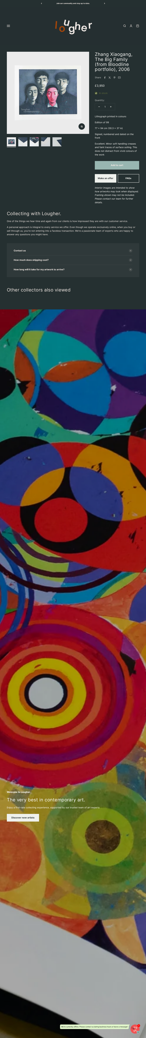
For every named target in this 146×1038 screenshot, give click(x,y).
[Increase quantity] (111, 106)
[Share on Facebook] (104, 77)
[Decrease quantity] (99, 106)
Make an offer (105, 178)
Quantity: (100, 100)
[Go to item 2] (22, 142)
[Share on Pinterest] (114, 77)
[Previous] (41, 3)
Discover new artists (23, 817)
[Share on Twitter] (109, 77)
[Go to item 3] (34, 142)
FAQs (128, 178)
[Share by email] (119, 77)
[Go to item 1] (11, 142)
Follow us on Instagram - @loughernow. (73, 3)
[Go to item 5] (57, 142)
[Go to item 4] (45, 142)
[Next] (104, 3)
